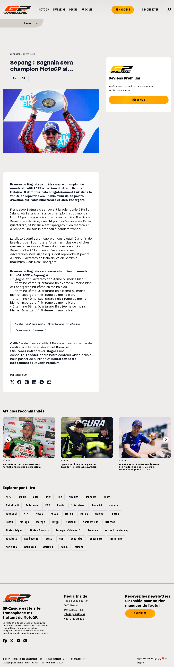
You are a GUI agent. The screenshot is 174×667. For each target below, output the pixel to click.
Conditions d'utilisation (24, 659)
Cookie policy (78, 659)
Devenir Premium (46, 363)
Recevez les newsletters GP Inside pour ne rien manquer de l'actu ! (147, 601)
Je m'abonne (123, 9)
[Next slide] (166, 439)
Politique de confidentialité (54, 659)
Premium (87, 9)
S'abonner (140, 613)
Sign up (6, 659)
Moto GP (44, 9)
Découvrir (138, 99)
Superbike (59, 9)
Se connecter (150, 9)
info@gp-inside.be (74, 614)
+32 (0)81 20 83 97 (75, 619)
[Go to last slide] (8, 439)
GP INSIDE (15, 54)
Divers (73, 9)
